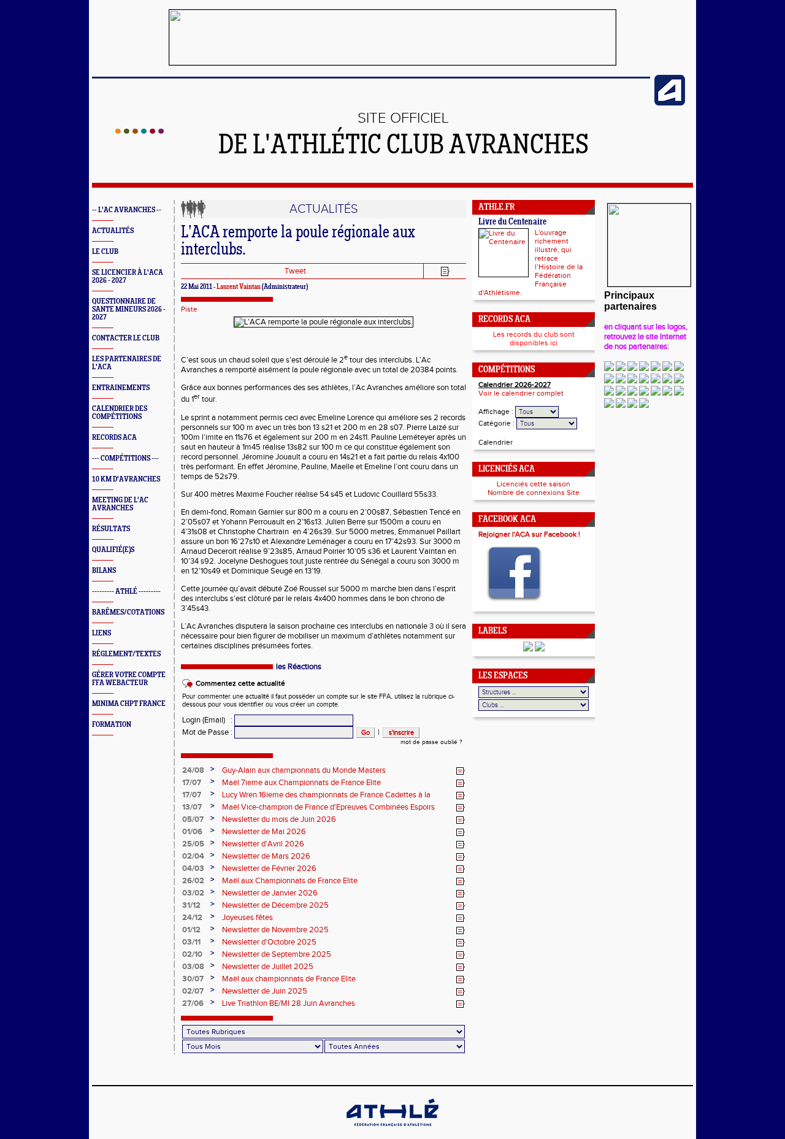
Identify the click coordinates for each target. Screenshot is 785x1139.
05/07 (193, 819)
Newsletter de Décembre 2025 (275, 905)
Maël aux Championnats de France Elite (290, 881)
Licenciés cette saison (533, 484)
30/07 (193, 979)
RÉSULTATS (111, 529)
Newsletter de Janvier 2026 (270, 893)
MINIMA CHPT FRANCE (129, 704)
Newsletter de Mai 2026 (264, 832)
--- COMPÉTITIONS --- (125, 458)
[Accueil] (139, 131)
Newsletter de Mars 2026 (266, 856)
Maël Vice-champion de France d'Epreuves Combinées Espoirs (328, 807)
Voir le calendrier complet (521, 393)
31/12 (191, 905)
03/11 (191, 942)
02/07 (193, 991)
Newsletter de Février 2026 (269, 868)
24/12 (192, 917)
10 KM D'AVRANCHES (126, 479)
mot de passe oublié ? (431, 742)
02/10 (192, 954)
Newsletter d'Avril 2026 (263, 844)
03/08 (193, 967)
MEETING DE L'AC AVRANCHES (120, 504)
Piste (189, 309)
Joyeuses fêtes (247, 917)
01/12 (191, 930)
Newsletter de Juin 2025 (264, 991)
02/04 (193, 856)
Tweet (295, 271)
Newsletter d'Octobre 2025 (269, 942)
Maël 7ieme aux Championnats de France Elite (301, 783)
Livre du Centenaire (512, 222)
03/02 (193, 893)
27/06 (193, 1003)
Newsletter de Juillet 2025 (267, 967)
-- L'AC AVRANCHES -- (126, 210)
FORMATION (111, 725)
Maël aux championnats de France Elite (289, 979)
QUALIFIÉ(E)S (113, 550)
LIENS (101, 633)
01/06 (192, 832)
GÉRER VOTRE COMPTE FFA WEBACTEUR (129, 679)
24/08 (193, 770)
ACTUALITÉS (113, 231)
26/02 (193, 881)
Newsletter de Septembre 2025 (276, 954)
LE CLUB (105, 252)
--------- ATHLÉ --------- (126, 592)
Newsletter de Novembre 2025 (275, 930)
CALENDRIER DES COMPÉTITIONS (119, 413)
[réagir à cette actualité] (460, 771)
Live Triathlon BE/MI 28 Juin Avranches (288, 1003)
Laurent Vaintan (238, 287)
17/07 (191, 783)
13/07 (192, 807)
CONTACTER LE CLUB (125, 338)
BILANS (104, 571)
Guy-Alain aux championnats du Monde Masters (304, 770)
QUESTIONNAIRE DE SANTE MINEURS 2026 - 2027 (129, 309)
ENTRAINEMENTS (121, 388)
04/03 (193, 868)
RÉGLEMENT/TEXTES (126, 654)
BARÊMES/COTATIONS (128, 612)
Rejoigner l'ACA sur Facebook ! (529, 534)
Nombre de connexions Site (534, 492)
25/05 (193, 844)
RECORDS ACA (114, 438)
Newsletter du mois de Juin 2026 (279, 819)
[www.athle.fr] (669, 103)
